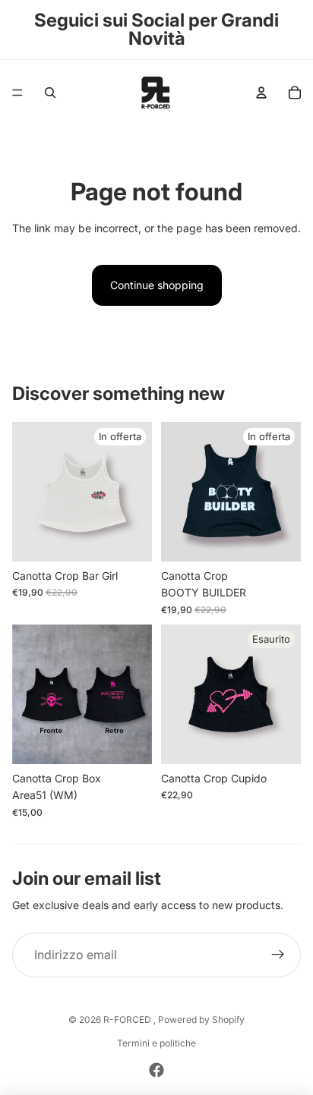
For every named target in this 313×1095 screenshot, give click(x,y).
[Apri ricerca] (50, 92)
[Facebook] (156, 1070)
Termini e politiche (156, 1043)
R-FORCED (128, 1019)
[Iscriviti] (278, 955)
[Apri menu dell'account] (261, 92)
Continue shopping (157, 284)
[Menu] (17, 92)
